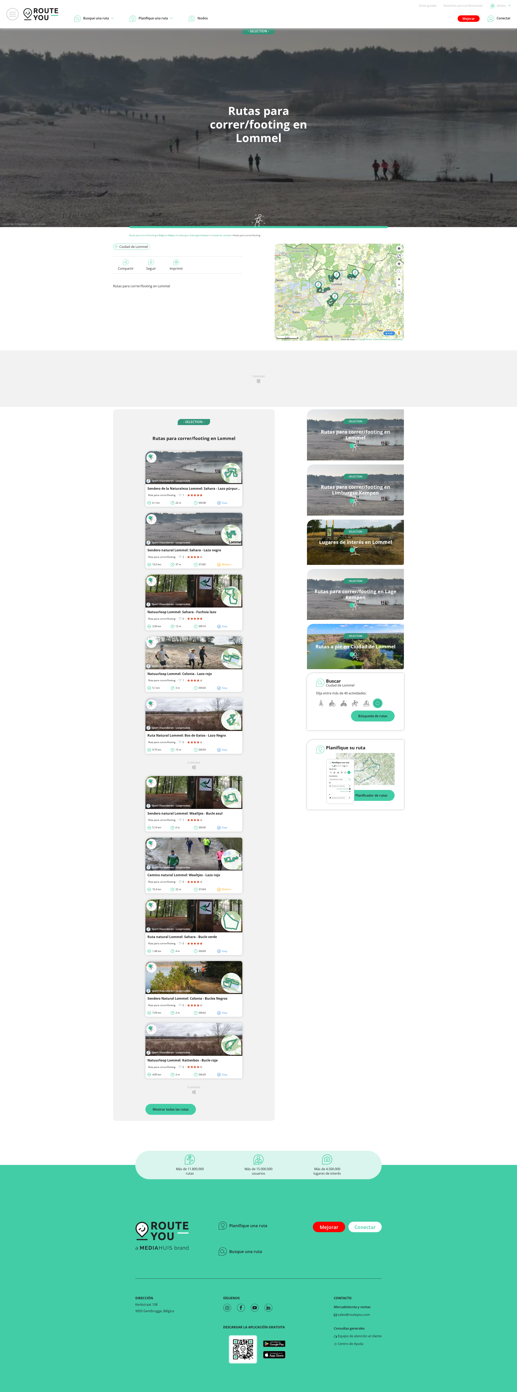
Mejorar (468, 18)
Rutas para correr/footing (142, 235)
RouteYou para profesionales (463, 5)
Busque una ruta (245, 1251)
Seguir (151, 268)
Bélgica (162, 235)
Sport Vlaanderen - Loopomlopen (28, 223)
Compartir (126, 268)
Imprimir (176, 268)
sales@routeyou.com (353, 1314)
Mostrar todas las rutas (171, 1109)
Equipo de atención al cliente (359, 1336)
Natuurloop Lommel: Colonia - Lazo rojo (179, 674)
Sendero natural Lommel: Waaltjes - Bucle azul (185, 813)
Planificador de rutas (371, 795)
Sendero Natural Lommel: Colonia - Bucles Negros (187, 998)
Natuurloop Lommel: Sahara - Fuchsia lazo (181, 612)
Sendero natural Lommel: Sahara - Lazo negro (184, 550)
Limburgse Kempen (199, 235)
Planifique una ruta (248, 1225)
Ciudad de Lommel (221, 235)
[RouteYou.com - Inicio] (40, 14)
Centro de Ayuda (350, 1343)
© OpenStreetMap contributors (388, 339)
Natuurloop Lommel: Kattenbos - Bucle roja (182, 1060)
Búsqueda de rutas (372, 716)
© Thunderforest (364, 339)
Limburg (182, 235)
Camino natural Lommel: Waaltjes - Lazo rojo (183, 875)
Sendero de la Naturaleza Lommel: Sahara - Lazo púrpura (193, 488)
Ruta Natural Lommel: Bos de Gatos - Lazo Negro (186, 735)
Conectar (365, 1227)
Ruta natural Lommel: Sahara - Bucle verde (182, 937)
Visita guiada (427, 5)
